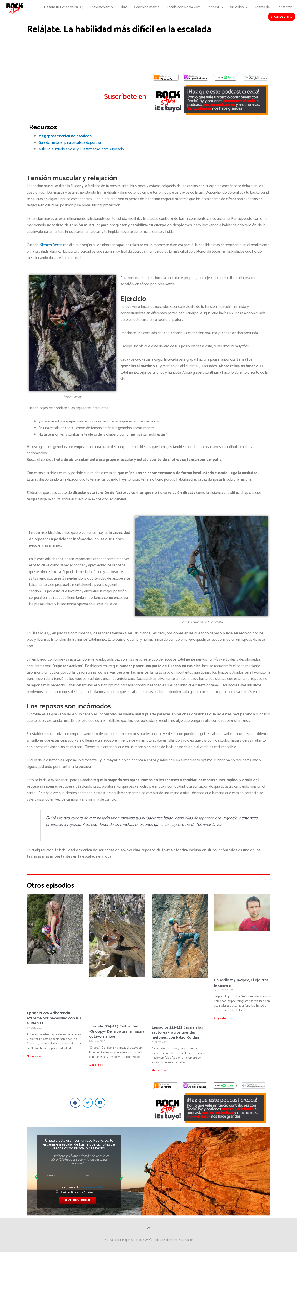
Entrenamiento (101, 7)
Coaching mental (147, 7)
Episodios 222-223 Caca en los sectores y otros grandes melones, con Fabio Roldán (177, 1032)
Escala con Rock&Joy (183, 7)
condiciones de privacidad (91, 1187)
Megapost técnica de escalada (65, 136)
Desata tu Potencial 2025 (63, 7)
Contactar (284, 7)
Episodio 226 (54, 1018)
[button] (75, 1103)
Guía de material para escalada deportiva (69, 142)
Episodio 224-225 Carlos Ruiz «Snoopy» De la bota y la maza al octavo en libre (117, 1031)
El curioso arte (281, 17)
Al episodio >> (34, 1056)
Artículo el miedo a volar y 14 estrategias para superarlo (81, 149)
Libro (123, 7)
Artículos (237, 7)
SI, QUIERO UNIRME (77, 1200)
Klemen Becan (51, 245)
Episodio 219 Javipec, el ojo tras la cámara (241, 983)
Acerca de (262, 7)
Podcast (212, 7)
